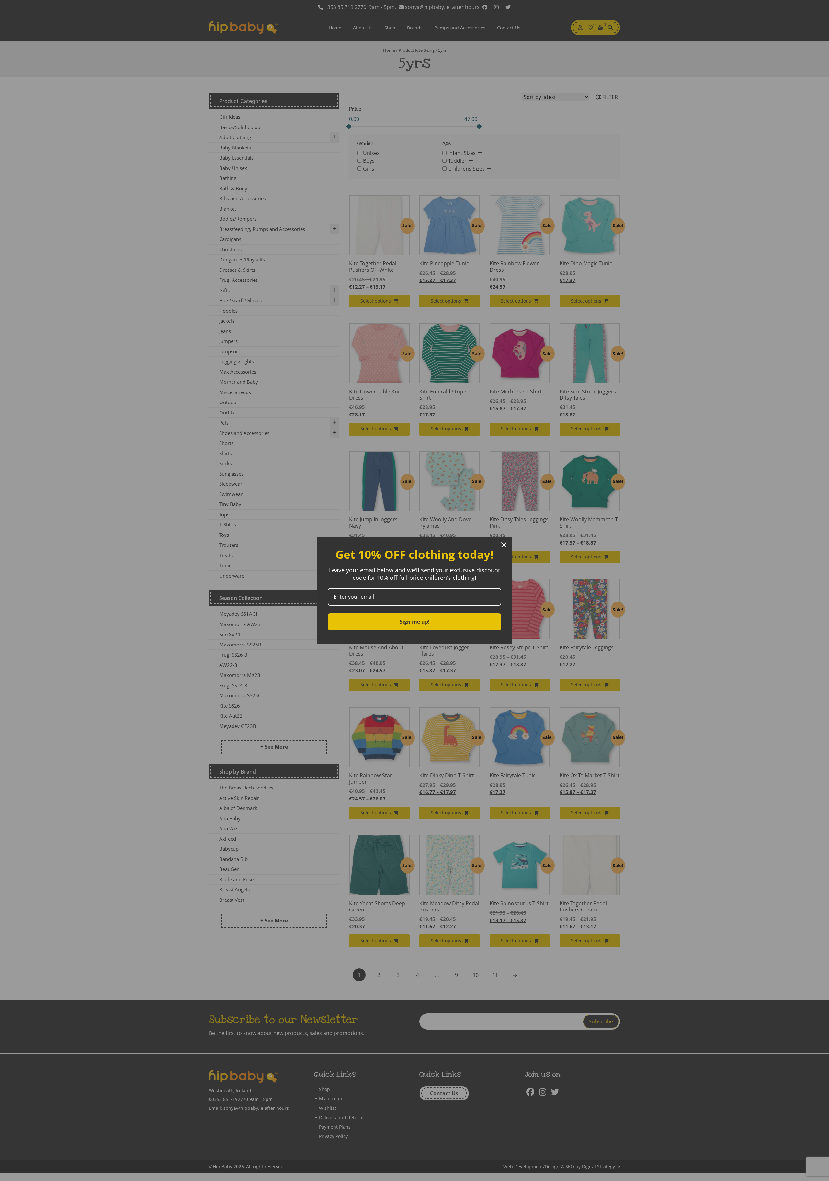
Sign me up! (415, 621)
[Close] (504, 545)
